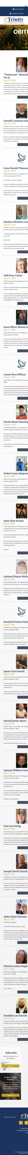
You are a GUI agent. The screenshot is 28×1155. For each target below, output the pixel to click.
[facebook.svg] (21, 1123)
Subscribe (10, 1066)
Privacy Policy (22, 1153)
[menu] (25, 5)
